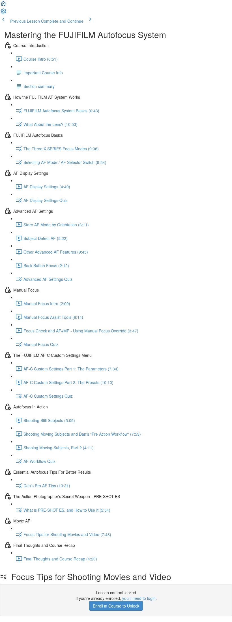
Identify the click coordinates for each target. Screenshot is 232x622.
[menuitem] (3, 13)
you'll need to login (139, 598)
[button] (3, 5)
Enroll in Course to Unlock (116, 606)
